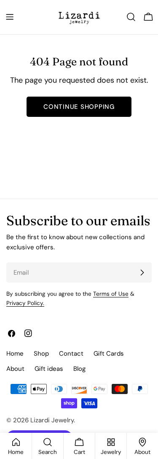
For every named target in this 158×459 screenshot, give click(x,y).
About (15, 368)
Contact (71, 353)
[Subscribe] (142, 272)
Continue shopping (79, 107)
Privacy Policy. (25, 303)
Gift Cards (109, 353)
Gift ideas (49, 368)
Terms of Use (111, 293)
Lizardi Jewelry (52, 420)
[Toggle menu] (9, 16)
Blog (79, 368)
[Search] (131, 16)
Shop (41, 353)
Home (15, 353)
